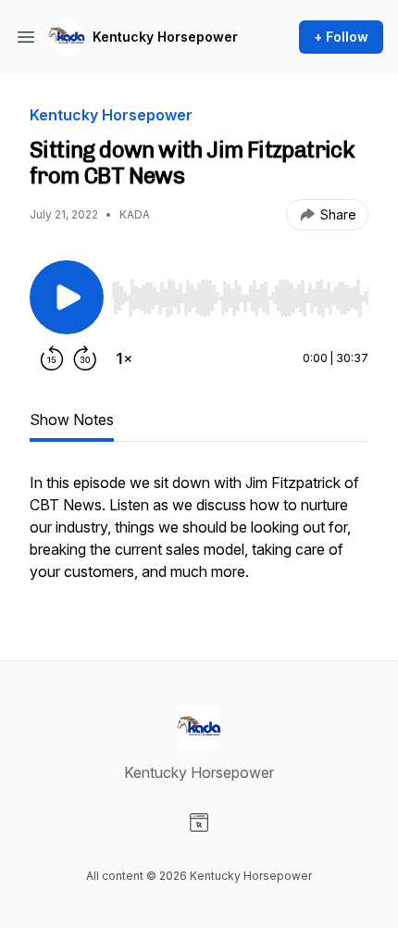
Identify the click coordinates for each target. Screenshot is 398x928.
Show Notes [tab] (72, 419)
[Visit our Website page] (199, 822)
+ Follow (341, 36)
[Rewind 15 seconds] (52, 358)
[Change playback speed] (124, 358)
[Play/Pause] (67, 297)
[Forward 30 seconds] (85, 358)
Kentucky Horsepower (165, 36)
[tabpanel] (199, 536)
